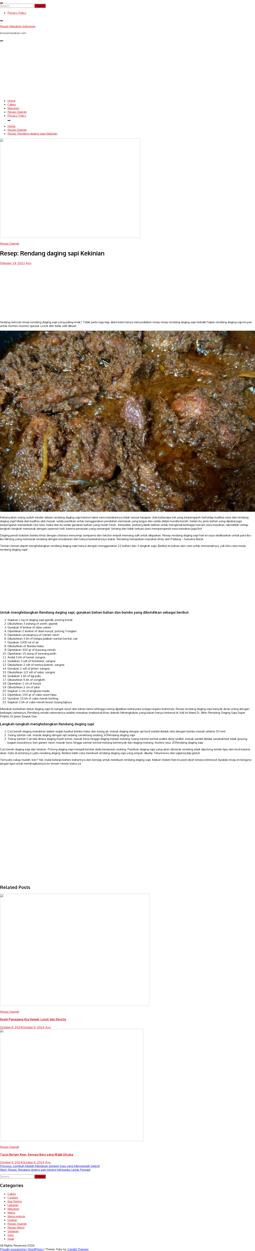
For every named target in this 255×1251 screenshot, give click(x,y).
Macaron (13, 108)
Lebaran (12, 1205)
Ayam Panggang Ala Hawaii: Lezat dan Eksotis (33, 1019)
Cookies (12, 1197)
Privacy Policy (16, 13)
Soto (10, 1235)
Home (11, 100)
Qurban (12, 1220)
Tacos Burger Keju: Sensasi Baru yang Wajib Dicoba (36, 1154)
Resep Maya (15, 1227)
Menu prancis (16, 1216)
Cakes (11, 104)
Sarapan (13, 1231)
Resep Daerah (17, 112)
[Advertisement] (127, 69)
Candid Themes (77, 1249)
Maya (11, 1212)
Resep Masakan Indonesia (17, 26)
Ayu (28, 263)
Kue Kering (14, 1201)
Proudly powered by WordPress (21, 1249)
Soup (10, 1239)
